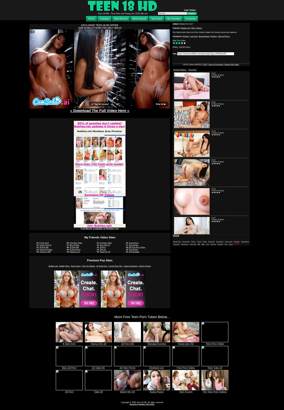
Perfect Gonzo (145, 266)
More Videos (196, 28)
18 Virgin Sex (101, 266)
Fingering (211, 241)
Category (104, 18)
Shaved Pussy (224, 36)
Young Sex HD (45, 252)
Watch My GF (105, 252)
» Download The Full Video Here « (99, 111)
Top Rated (156, 18)
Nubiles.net (53, 266)
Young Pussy (134, 243)
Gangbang (220, 241)
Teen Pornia (133, 250)
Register (193, 10)
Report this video (232, 65)
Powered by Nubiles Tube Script (142, 404)
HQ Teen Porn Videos (137, 247)
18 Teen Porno (75, 250)
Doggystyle (186, 241)
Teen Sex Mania (88, 266)
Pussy (231, 244)
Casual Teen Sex (115, 266)
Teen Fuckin (133, 245)
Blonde (186, 36)
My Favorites (173, 18)
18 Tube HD (74, 247)
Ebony (193, 241)
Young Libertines (131, 266)
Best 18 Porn (74, 245)
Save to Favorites (216, 65)
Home (91, 18)
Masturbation (204, 36)
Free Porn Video (106, 243)
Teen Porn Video (76, 243)
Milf (199, 244)
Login (186, 10)
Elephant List (75, 252)
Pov (226, 244)
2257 (205, 65)
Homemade (245, 241)
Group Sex (228, 241)
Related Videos (180, 70)
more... (237, 244)
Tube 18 (103, 250)
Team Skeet (76, 266)
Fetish (205, 241)
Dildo (203, 244)
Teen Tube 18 (105, 245)
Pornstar (220, 244)
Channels (190, 18)
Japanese (184, 244)
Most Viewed (139, 18)
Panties (214, 36)
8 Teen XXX (44, 243)
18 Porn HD (44, 247)
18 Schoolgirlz (134, 252)
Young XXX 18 (45, 245)
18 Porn (103, 247)
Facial (199, 241)
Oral (207, 244)
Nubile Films (64, 266)
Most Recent (121, 18)
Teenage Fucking (45, 250)
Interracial (176, 244)
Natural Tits (177, 241)
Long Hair (194, 36)
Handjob (237, 241)
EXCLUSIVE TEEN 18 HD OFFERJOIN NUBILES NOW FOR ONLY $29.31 (100, 26)
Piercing (213, 244)
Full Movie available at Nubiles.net (100, 229)
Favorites (193, 70)
